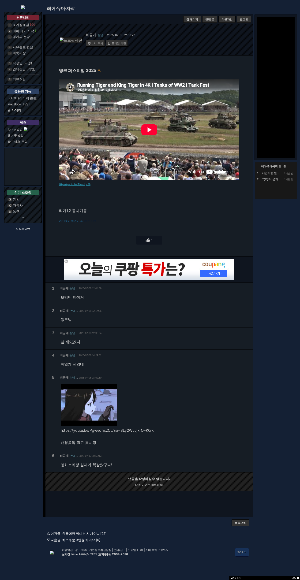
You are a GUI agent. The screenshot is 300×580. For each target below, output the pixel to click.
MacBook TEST (19, 104)
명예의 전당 (21, 37)
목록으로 (240, 522)
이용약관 (67, 550)
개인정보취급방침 (100, 550)
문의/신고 (119, 550)
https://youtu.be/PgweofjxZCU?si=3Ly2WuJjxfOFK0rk (107, 430)
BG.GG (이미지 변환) (23, 98)
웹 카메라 (14, 110)
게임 (16, 199)
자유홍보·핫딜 (23, 47)
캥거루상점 (16, 136)
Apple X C (15, 130)
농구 (16, 211)
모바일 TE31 (135, 550)
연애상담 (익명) (24, 69)
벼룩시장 (19, 53)
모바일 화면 (117, 43)
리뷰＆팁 (19, 79)
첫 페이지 (192, 19)
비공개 (91, 35)
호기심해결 (21, 25)
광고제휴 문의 (18, 142)
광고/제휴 (81, 550)
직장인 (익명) (22, 63)
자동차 (17, 205)
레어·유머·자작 (23, 31)
